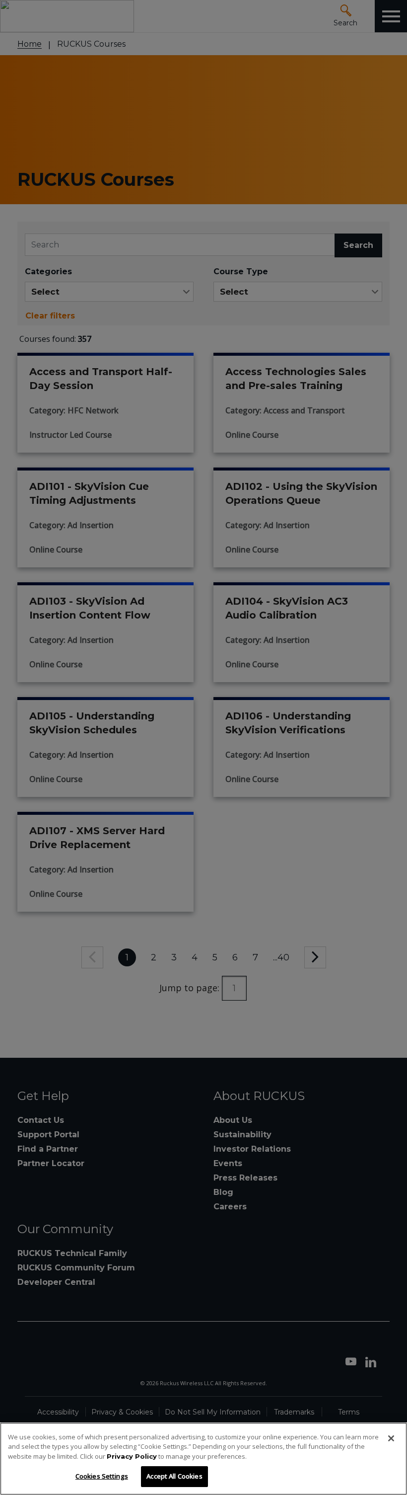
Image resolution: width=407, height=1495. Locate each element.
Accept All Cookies (174, 1476)
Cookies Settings (101, 1476)
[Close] (391, 1438)
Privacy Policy (132, 1456)
